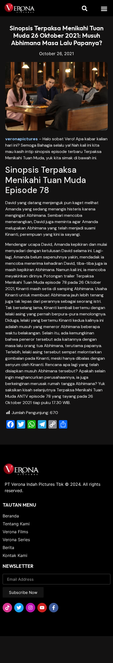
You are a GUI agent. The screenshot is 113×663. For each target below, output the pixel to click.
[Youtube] (42, 607)
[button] (104, 8)
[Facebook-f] (53, 607)
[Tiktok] (7, 607)
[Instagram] (30, 607)
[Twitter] (19, 607)
